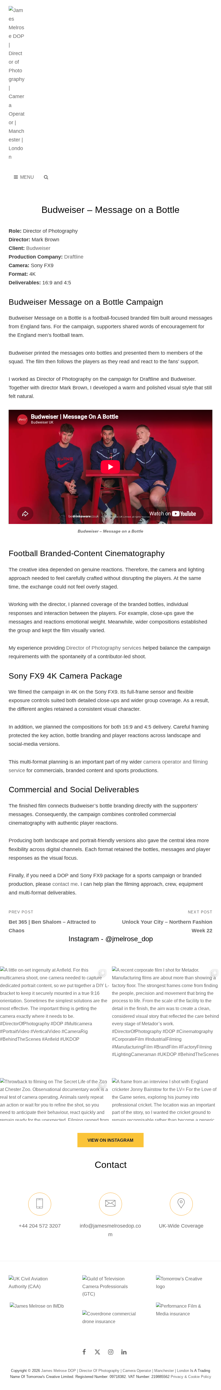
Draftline (73, 257)
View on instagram (110, 1140)
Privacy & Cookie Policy (191, 1377)
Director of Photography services (103, 648)
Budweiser (38, 248)
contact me (65, 884)
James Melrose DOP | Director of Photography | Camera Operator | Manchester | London (115, 1370)
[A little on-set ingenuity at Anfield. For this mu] (54, 1020)
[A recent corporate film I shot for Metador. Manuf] (166, 1020)
